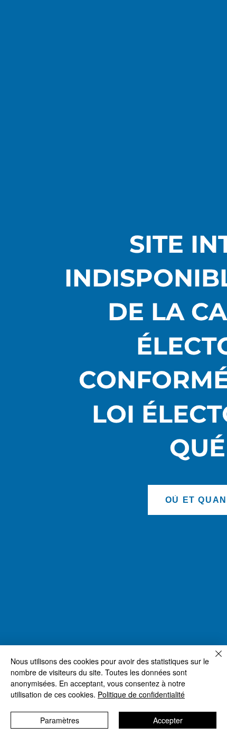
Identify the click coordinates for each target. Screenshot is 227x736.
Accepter (168, 720)
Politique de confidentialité (141, 694)
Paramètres (59, 720)
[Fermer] (212, 660)
